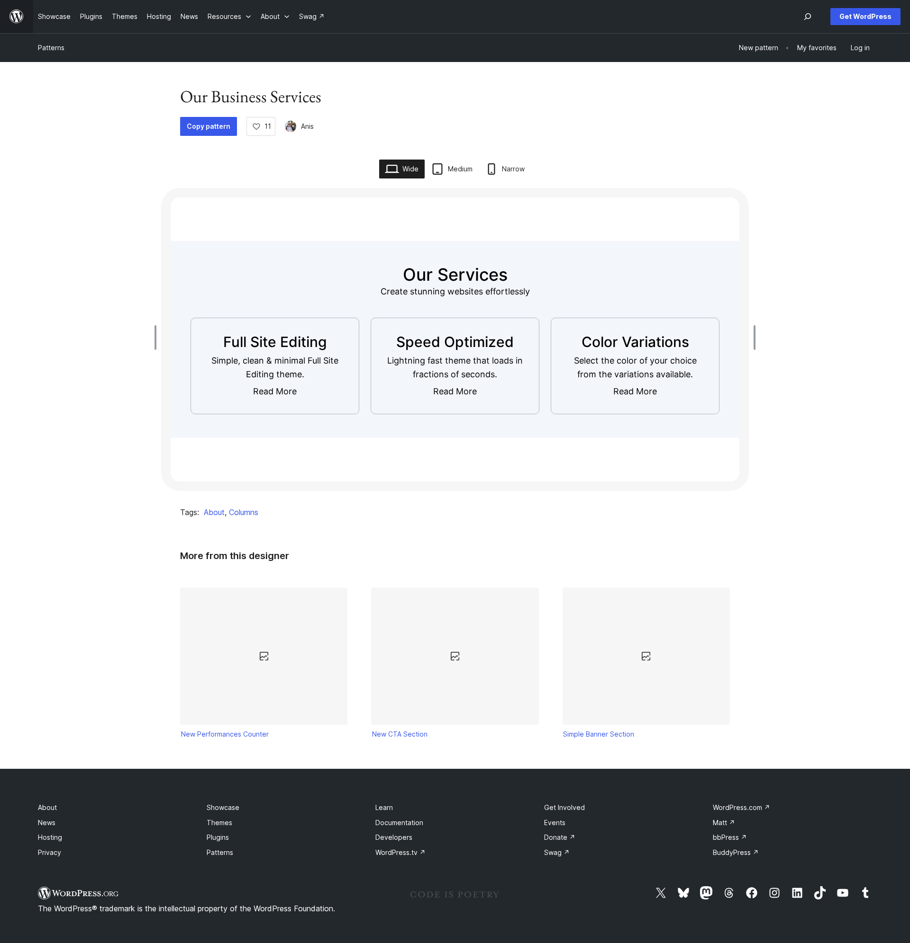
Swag (557, 852)
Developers (393, 837)
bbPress (730, 837)
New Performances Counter (225, 734)
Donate (559, 837)
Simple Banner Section (598, 734)
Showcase (223, 807)
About (214, 512)
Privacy (49, 852)
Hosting (50, 837)
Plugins (218, 837)
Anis (307, 126)
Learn (384, 807)
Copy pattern (208, 126)
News (46, 822)
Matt (724, 822)
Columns (243, 512)
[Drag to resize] (158, 337)
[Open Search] (807, 16)
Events (554, 822)
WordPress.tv (400, 852)
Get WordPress (865, 16)
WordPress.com (741, 807)
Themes (219, 822)
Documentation (399, 822)
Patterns (51, 48)
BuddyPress (736, 852)
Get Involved (564, 807)
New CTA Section (400, 734)
